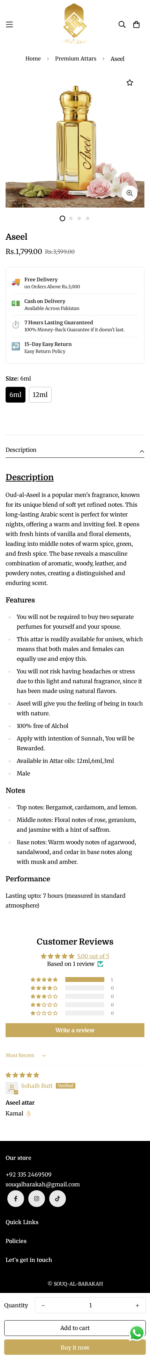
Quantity (16, 1305)
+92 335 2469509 (29, 1174)
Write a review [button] (75, 1030)
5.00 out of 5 (93, 956)
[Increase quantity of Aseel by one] (137, 1305)
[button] (45, 979)
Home (33, 58)
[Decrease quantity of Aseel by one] (43, 1305)
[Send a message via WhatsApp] (137, 1333)
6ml (15, 395)
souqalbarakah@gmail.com (43, 1184)
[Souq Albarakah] (75, 24)
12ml (40, 395)
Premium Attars (75, 58)
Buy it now (75, 1347)
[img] (22, 1074)
